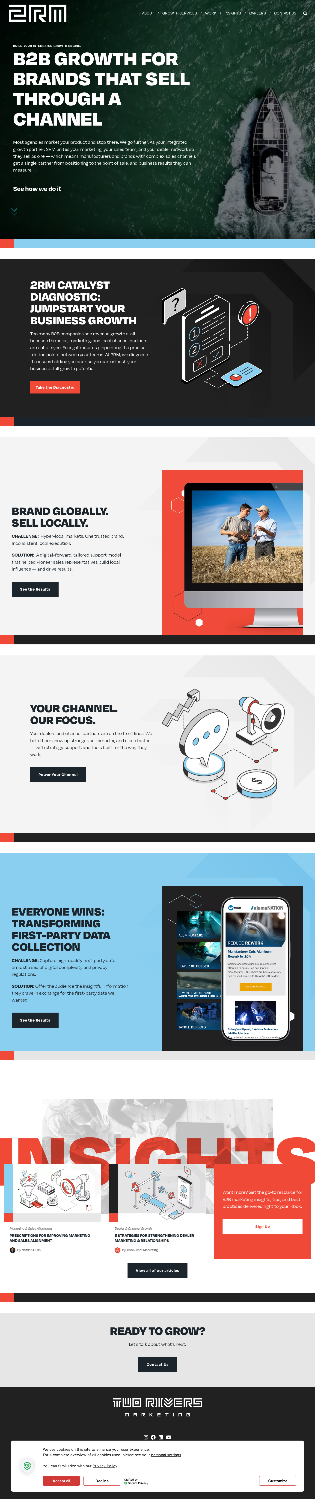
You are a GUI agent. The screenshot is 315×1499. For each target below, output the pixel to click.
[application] (157, 1466)
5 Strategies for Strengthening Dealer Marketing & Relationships (154, 1238)
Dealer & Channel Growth (133, 1228)
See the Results (35, 589)
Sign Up (262, 1226)
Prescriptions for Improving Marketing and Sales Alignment (50, 1238)
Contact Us (158, 1364)
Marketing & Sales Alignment (31, 1228)
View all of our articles (157, 1270)
